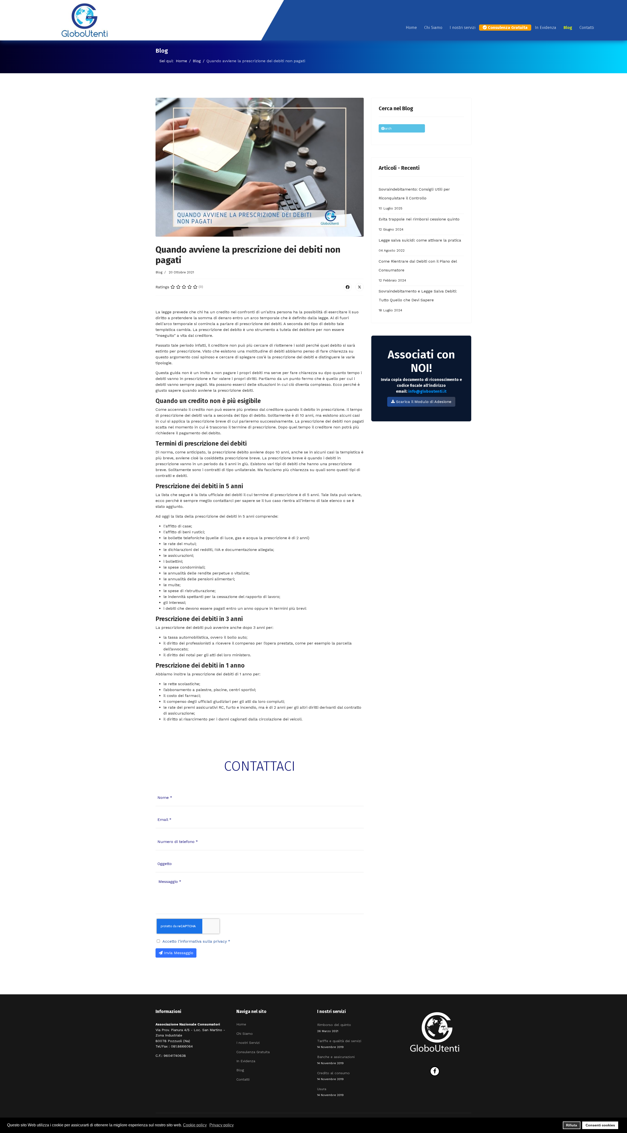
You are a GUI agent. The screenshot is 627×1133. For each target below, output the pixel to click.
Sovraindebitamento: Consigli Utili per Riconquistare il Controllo (414, 198)
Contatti (586, 27)
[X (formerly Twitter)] (359, 287)
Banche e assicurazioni (336, 1060)
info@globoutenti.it (427, 391)
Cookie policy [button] (195, 1125)
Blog (568, 27)
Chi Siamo (433, 27)
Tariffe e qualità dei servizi (339, 1044)
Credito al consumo (333, 1076)
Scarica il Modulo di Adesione (423, 401)
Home (411, 27)
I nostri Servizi (248, 1043)
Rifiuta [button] (571, 1125)
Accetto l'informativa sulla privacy (196, 941)
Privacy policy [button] (221, 1125)
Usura (330, 1092)
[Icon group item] (435, 1071)
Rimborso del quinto (334, 1028)
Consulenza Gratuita (507, 27)
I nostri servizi (462, 27)
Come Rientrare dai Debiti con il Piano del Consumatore (418, 270)
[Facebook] (347, 287)
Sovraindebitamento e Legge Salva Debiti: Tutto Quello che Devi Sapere (418, 300)
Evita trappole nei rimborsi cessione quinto (419, 224)
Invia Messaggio (178, 952)
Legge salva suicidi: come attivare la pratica (420, 245)
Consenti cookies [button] (600, 1125)
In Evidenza (545, 27)
